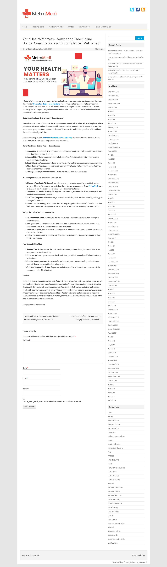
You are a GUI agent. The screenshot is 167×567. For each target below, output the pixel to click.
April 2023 (111, 163)
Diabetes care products (116, 436)
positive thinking (113, 511)
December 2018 (113, 364)
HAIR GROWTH (113, 460)
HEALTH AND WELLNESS (103, 27)
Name (25, 368)
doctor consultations (37, 304)
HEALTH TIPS (112, 472)
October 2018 (113, 372)
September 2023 (114, 147)
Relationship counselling (116, 523)
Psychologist (112, 519)
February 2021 (113, 262)
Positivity (111, 515)
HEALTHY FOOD (84, 27)
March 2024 (112, 123)
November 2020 (113, 273)
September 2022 (114, 190)
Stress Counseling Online (116, 539)
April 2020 (111, 301)
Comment (27, 340)
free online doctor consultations (46, 104)
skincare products (114, 531)
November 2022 (113, 183)
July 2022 (111, 198)
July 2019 (111, 337)
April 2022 (111, 210)
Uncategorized (113, 543)
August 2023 (112, 151)
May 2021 (111, 250)
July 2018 (111, 384)
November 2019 (113, 321)
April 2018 (111, 396)
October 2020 (113, 277)
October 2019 (113, 325)
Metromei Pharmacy (115, 495)
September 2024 (114, 103)
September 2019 (114, 329)
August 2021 (112, 238)
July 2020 (111, 289)
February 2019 (113, 356)
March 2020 (112, 305)
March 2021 (112, 258)
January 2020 (112, 313)
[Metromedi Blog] (39, 20)
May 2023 (111, 159)
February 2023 (113, 171)
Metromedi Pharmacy (115, 487)
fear (109, 452)
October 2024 (113, 99)
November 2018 (113, 368)
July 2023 (111, 155)
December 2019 (113, 317)
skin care (111, 527)
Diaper (110, 440)
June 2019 (111, 341)
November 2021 (113, 230)
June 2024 (111, 115)
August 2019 (112, 333)
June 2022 (111, 202)
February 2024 (113, 127)
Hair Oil (110, 464)
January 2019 (112, 361)
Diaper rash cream (114, 444)
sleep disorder (113, 535)
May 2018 (111, 392)
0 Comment (99, 49)
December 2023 (113, 135)
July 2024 (111, 111)
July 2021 (111, 242)
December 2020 (113, 270)
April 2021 (111, 254)
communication (113, 428)
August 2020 (112, 285)
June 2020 (111, 293)
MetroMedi (93, 186)
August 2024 (112, 107)
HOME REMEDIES (38, 27)
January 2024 (112, 131)
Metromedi (143, 562)
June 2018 (111, 388)
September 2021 (114, 234)
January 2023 (112, 175)
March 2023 (112, 167)
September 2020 (114, 281)
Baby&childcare (113, 420)
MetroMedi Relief (114, 491)
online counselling (114, 499)
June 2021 (111, 246)
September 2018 (114, 376)
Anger (110, 412)
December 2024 (113, 92)
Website (26, 389)
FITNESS (71, 27)
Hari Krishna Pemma (32, 49)
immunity (111, 483)
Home (24, 27)
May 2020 (111, 297)
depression (112, 432)
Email (25, 378)
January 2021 (112, 266)
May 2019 (111, 345)
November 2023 (113, 139)
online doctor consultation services (57, 138)
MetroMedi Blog (117, 562)
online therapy (113, 507)
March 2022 (112, 214)
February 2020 (113, 309)
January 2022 (112, 222)
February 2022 (113, 218)
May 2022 (111, 206)
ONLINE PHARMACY (56, 27)
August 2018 (112, 380)
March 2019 (112, 353)
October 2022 (113, 187)
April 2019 (111, 349)
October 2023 (113, 143)
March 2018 (112, 400)
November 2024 (113, 96)
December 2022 (113, 179)
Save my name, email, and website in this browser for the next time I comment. (52, 402)
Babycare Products (114, 424)
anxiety (110, 416)
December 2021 (113, 226)
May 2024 (111, 119)
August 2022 (112, 194)
